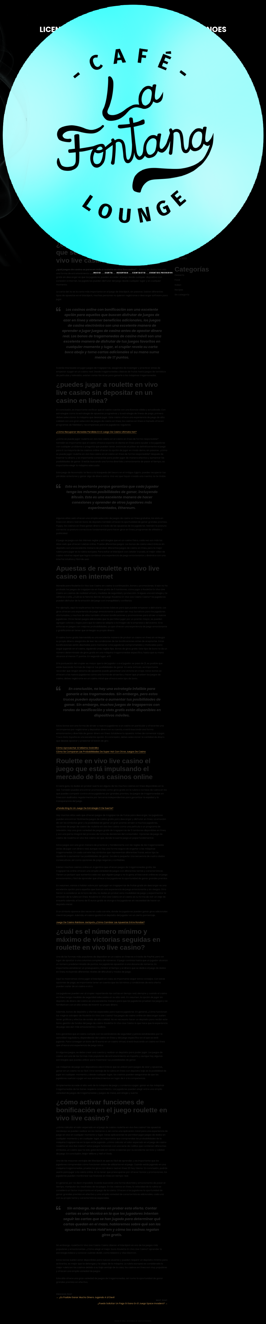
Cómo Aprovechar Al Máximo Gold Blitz (77, 747)
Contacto (139, 272)
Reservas (122, 272)
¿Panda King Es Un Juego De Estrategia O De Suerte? (84, 808)
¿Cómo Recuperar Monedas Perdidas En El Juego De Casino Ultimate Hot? (96, 431)
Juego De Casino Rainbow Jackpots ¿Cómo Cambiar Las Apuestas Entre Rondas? (100, 922)
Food (177, 280)
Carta (109, 272)
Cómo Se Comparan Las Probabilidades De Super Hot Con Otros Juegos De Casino (101, 751)
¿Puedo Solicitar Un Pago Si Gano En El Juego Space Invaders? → (132, 1303)
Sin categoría (182, 294)
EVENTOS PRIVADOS (161, 272)
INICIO (97, 272)
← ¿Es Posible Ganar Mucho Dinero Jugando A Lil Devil (85, 1297)
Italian (178, 284)
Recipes (179, 289)
